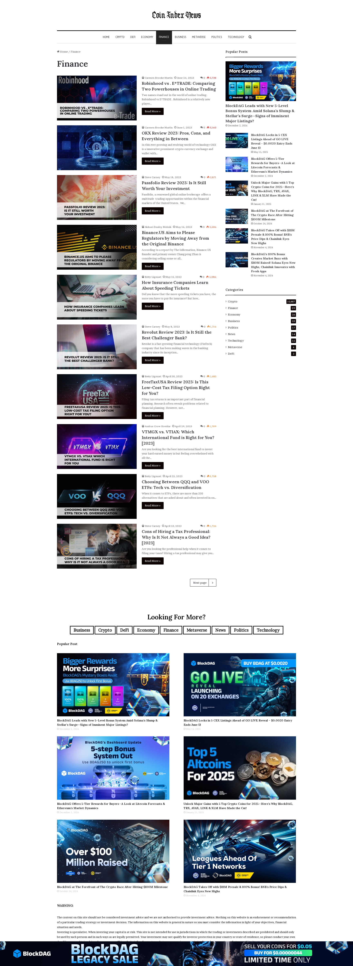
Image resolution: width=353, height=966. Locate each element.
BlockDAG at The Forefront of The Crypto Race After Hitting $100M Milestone (272, 215)
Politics (216, 37)
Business (180, 37)
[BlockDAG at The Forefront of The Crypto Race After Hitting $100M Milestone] (237, 216)
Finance (164, 37)
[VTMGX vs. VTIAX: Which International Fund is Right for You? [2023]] (97, 446)
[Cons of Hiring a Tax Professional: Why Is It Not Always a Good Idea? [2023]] (97, 546)
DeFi (132, 37)
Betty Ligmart (153, 276)
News (231, 334)
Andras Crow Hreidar (158, 426)
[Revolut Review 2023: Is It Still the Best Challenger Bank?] (97, 346)
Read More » (153, 111)
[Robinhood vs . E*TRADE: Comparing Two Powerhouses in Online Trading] (97, 98)
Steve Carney (152, 177)
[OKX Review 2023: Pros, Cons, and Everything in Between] (97, 147)
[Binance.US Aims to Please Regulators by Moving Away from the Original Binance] (97, 247)
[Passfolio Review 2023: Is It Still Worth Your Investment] (97, 197)
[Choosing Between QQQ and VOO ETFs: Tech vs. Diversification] (97, 496)
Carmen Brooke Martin (159, 77)
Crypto (120, 37)
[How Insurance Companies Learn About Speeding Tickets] (97, 297)
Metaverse (199, 37)
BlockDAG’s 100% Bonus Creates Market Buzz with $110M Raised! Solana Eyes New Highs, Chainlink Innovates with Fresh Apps (273, 262)
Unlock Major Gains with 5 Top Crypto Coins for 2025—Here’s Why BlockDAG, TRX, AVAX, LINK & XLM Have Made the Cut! (272, 191)
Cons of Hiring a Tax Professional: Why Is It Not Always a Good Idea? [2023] (176, 537)
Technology (236, 37)
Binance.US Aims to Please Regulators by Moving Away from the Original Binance (175, 238)
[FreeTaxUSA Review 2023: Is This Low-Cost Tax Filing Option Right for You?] (97, 396)
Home (106, 37)
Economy (147, 37)
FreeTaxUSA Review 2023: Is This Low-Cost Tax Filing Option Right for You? (176, 387)
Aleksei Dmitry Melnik (158, 226)
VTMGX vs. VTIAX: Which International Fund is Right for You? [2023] (178, 437)
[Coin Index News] (176, 15)
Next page (200, 582)
